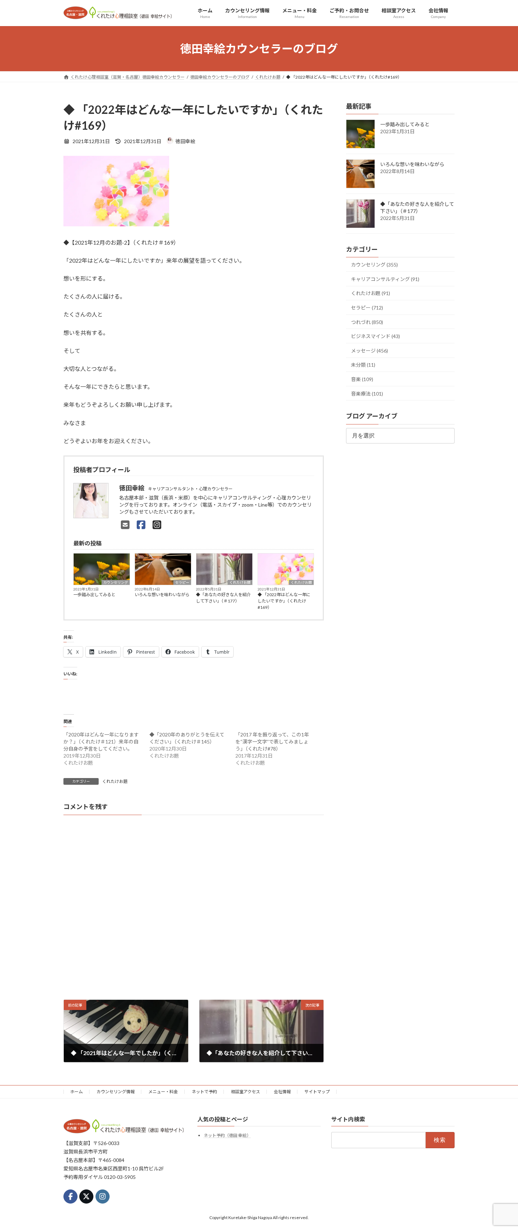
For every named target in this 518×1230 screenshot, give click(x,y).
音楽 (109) (362, 379)
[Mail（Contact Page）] (125, 525)
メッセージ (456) (369, 351)
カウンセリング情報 (116, 1091)
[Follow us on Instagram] (102, 1196)
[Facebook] (141, 525)
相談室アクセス (245, 1091)
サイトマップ (317, 1091)
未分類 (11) (363, 365)
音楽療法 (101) (367, 394)
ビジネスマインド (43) (375, 336)
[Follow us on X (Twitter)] (86, 1196)
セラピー (182, 582)
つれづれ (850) (367, 322)
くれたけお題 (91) (370, 293)
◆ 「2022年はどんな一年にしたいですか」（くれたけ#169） (284, 601)
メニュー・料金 (163, 1091)
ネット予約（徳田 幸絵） (227, 1135)
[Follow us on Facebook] (70, 1196)
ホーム (76, 1091)
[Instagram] (157, 525)
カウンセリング (115, 582)
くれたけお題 (240, 582)
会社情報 (282, 1091)
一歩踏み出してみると (94, 594)
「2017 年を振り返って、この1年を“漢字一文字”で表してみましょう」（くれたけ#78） (272, 742)
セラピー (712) (367, 308)
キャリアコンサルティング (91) (385, 279)
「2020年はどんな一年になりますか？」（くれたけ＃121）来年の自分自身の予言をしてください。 (101, 742)
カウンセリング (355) (374, 265)
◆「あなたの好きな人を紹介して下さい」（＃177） (223, 598)
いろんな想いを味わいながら (162, 594)
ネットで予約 (204, 1091)
